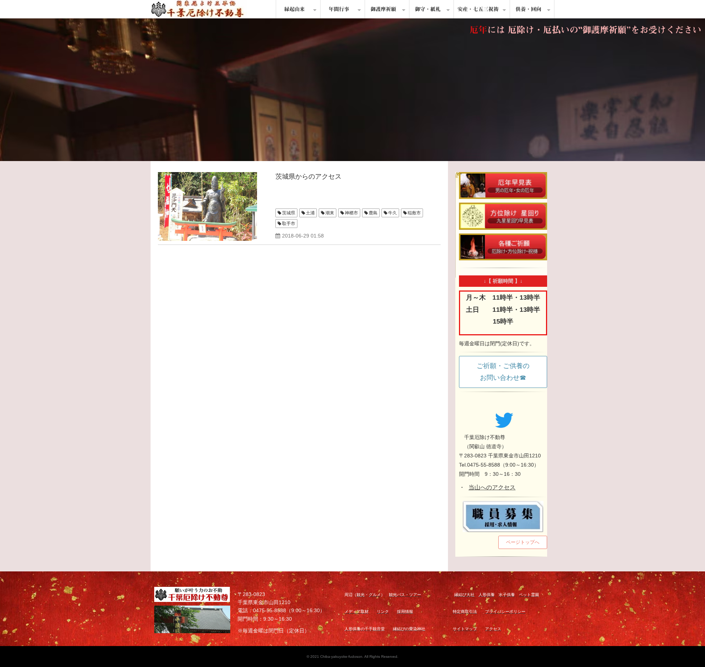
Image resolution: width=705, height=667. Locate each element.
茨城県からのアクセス (308, 176)
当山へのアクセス (492, 487)
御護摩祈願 (383, 9)
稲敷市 (414, 212)
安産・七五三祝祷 (478, 9)
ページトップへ (522, 542)
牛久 (392, 212)
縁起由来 (294, 9)
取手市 (288, 223)
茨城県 (288, 212)
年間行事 (339, 9)
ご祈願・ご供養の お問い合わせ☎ (506, 371)
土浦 (310, 212)
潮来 (329, 212)
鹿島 (373, 212)
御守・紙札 (428, 9)
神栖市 (351, 212)
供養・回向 (528, 9)
